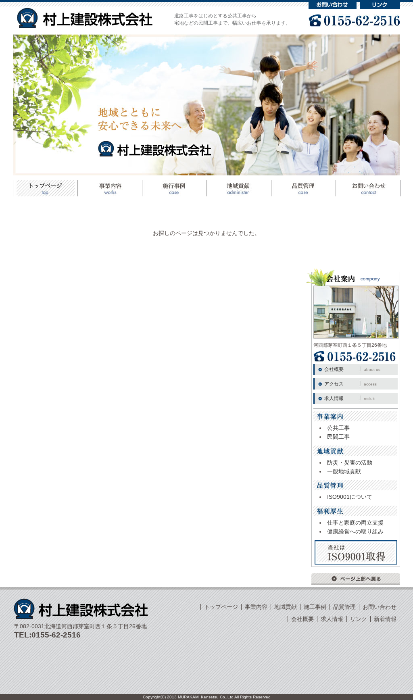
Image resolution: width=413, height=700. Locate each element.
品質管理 (303, 188)
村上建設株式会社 (84, 18)
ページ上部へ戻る (355, 579)
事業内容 (256, 607)
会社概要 (352, 369)
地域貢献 (238, 188)
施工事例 (174, 188)
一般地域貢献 (344, 471)
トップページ (45, 188)
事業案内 (109, 188)
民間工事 (338, 436)
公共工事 (338, 428)
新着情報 (385, 619)
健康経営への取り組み (355, 531)
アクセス (350, 384)
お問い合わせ (333, 4)
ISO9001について (349, 497)
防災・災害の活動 (349, 462)
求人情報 (349, 398)
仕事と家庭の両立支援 (355, 522)
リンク (380, 4)
